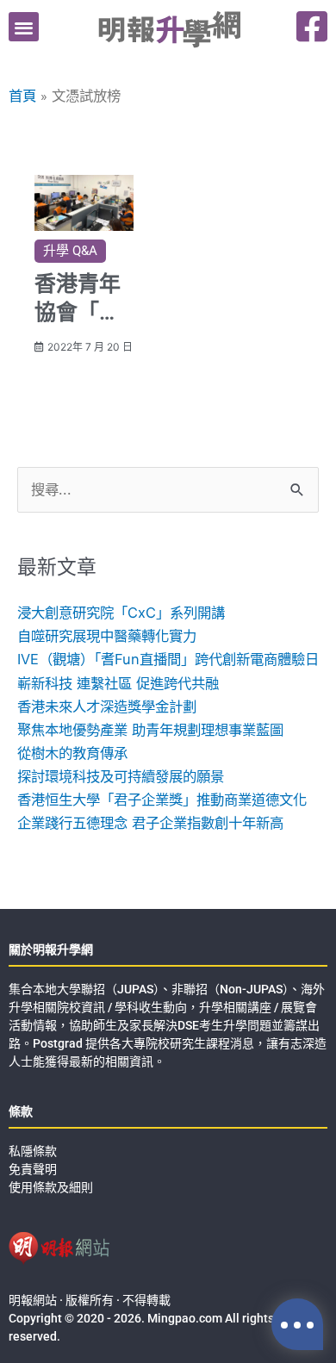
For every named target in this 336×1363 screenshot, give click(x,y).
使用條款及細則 (51, 1187)
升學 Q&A (70, 250)
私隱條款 (33, 1151)
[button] (24, 27)
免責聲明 (33, 1169)
